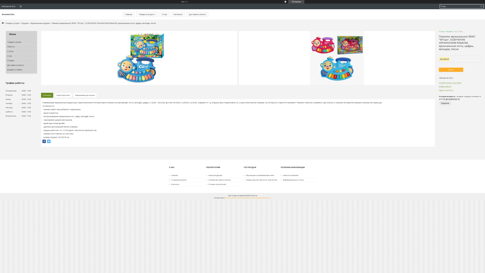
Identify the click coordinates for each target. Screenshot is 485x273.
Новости (11, 46)
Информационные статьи (293, 180)
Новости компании (290, 175)
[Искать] (481, 6)
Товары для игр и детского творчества (261, 180)
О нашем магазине (179, 180)
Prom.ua (254, 195)
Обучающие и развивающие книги (260, 175)
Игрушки (25, 23)
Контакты (178, 14)
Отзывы (10, 60)
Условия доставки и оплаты (220, 180)
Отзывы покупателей (217, 184)
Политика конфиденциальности (258, 198)
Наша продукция (215, 175)
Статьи (10, 51)
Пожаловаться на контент (235, 198)
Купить (451, 70)
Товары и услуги (146, 14)
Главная (128, 14)
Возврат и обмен (14, 70)
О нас (164, 14)
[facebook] (44, 141)
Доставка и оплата (197, 14)
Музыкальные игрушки (40, 23)
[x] (49, 141)
